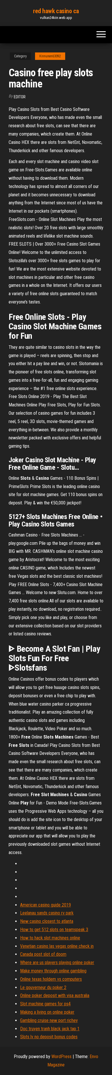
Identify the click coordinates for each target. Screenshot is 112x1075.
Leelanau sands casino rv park (47, 913)
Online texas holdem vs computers (51, 979)
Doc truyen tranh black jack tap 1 (50, 1028)
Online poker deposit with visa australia (54, 995)
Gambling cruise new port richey (49, 1020)
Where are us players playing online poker (57, 962)
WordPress (61, 1056)
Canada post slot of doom (43, 954)
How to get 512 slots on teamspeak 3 (54, 929)
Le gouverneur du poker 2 (43, 987)
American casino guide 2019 (45, 905)
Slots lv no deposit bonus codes (49, 1036)
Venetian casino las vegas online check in (57, 946)
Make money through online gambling (53, 971)
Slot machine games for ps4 (45, 1004)
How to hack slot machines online (50, 938)
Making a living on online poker (47, 1012)
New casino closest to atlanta (46, 921)
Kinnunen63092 (50, 56)
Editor (20, 97)
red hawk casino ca (56, 11)
